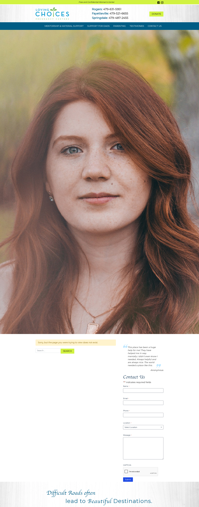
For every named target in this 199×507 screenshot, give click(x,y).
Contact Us (155, 26)
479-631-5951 (112, 9)
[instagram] (162, 2)
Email (126, 380)
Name (126, 368)
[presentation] (140, 453)
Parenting (119, 26)
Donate (156, 14)
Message (127, 417)
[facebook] (158, 2)
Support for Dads (98, 26)
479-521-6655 (119, 13)
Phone (126, 392)
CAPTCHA (127, 447)
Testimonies (137, 26)
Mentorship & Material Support (64, 26)
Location (127, 405)
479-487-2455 (118, 17)
